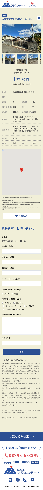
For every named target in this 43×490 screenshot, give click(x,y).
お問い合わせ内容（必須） (12, 314)
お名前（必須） (8, 246)
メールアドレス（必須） (11, 279)
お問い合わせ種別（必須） (12, 299)
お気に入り (23, 216)
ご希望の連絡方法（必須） (12, 289)
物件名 (4, 237)
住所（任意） (7, 338)
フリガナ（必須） (8, 257)
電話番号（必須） (8, 268)
